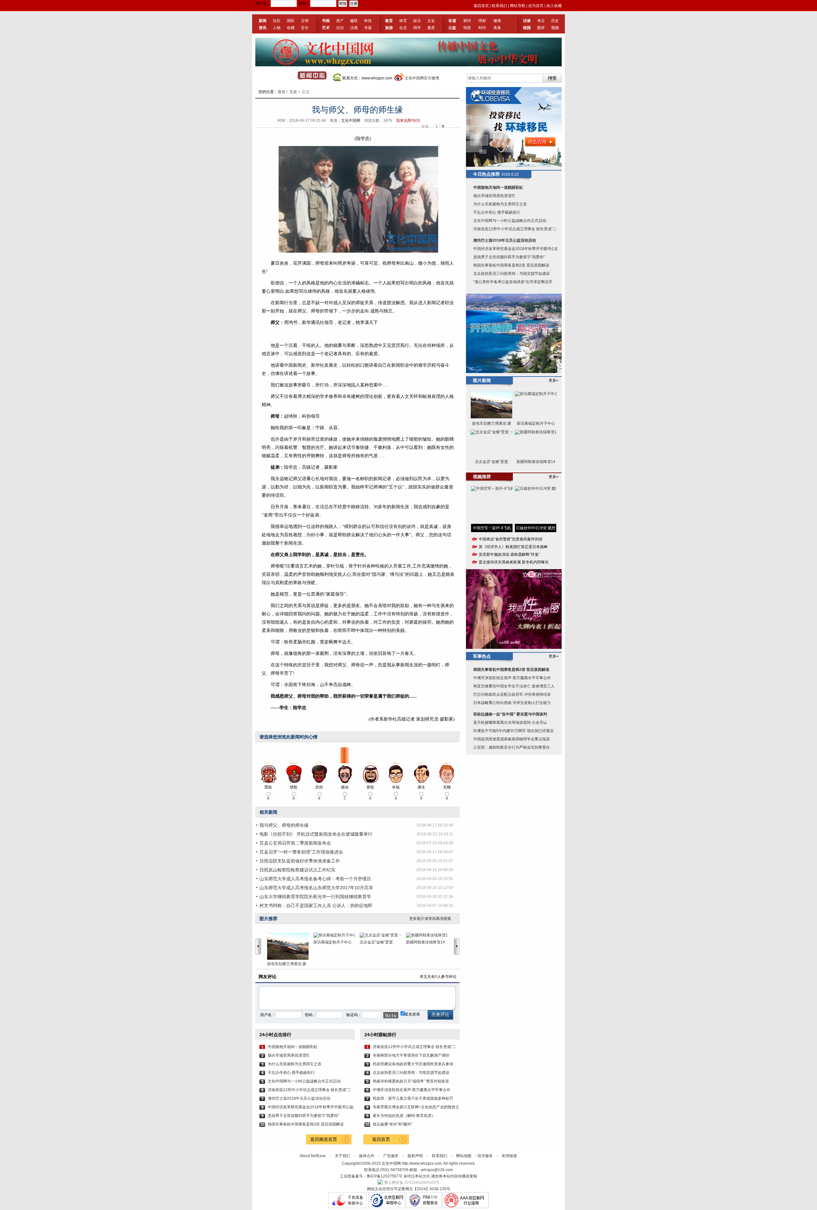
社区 (277, 20)
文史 (431, 20)
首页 (281, 92)
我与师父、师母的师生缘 (284, 825)
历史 (555, 20)
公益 (452, 28)
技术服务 (485, 1156)
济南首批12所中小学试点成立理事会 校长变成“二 (309, 1090)
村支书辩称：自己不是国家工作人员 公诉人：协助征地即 (315, 905)
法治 (340, 28)
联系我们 (499, 6)
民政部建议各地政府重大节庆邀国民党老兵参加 (413, 1064)
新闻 (262, 20)
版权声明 (415, 1156)
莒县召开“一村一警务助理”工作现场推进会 (301, 851)
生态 (403, 28)
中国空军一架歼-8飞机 (492, 528)
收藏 (291, 28)
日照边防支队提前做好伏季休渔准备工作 (299, 860)
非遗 (452, 20)
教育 (389, 20)
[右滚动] (457, 946)
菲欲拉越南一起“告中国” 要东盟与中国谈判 (510, 714)
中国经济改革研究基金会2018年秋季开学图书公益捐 (311, 1107)
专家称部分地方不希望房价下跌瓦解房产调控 (411, 1055)
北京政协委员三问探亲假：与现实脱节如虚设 (411, 1072)
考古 (541, 20)
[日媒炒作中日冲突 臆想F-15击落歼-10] (535, 505)
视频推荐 (482, 476)
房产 (340, 20)
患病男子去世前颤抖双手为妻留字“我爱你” (303, 1115)
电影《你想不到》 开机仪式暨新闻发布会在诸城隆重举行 (315, 834)
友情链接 (509, 1156)
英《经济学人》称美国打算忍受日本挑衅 (513, 547)
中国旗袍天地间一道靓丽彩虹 (293, 1047)
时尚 (482, 28)
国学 (417, 28)
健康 (497, 20)
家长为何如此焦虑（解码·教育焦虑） (404, 1115)
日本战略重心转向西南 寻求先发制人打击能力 (512, 702)
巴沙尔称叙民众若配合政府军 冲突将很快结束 (512, 694)
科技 (368, 20)
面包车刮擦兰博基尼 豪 (286, 964)
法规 (354, 28)
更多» (553, 380)
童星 (431, 28)
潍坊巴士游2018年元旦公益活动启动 (299, 1098)
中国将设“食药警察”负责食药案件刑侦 (511, 539)
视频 (555, 28)
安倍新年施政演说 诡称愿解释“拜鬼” (509, 554)
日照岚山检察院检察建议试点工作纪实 (297, 869)
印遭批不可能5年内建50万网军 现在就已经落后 (513, 731)
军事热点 (482, 656)
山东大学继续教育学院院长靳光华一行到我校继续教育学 (315, 896)
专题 (368, 28)
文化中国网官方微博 (422, 78)
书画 (326, 20)
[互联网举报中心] (386, 1207)
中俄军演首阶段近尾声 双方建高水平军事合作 (411, 1090)
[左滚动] (258, 946)
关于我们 (342, 1156)
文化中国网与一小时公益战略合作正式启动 (304, 1081)
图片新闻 (482, 380)
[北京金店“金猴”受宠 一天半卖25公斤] (383, 935)
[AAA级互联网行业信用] (466, 1207)
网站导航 (517, 6)
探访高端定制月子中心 (332, 942)
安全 (305, 28)
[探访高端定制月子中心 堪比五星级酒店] (336, 935)
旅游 (389, 28)
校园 (527, 28)
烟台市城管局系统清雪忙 (289, 1055)
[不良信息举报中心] (347, 1207)
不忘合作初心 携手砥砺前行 (291, 1072)
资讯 (262, 28)
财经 (467, 20)
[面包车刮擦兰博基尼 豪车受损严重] (290, 946)
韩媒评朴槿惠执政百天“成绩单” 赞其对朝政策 (411, 1081)
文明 (305, 20)
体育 (403, 20)
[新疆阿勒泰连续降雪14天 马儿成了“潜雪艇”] (429, 935)
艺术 (326, 28)
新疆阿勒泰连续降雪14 (425, 942)
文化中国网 (350, 120)
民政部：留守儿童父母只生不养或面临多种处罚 (413, 1098)
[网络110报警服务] (424, 1207)
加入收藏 (554, 6)
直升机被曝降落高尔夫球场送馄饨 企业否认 (510, 722)
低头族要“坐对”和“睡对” (392, 1124)
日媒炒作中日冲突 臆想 (535, 528)
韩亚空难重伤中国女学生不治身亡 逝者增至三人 (514, 686)
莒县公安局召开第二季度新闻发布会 (295, 843)
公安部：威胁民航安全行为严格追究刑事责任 (511, 747)
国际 (291, 20)
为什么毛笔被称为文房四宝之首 (294, 1064)
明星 (467, 28)
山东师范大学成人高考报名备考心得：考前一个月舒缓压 (315, 878)
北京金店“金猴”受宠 (376, 942)
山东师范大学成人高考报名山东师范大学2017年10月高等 (316, 887)
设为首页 (535, 6)
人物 (277, 28)
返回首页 (481, 6)
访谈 (527, 20)
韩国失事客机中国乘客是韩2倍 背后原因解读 (306, 1124)
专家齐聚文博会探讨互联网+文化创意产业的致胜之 (416, 1107)
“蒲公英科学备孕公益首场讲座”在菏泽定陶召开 (512, 282)
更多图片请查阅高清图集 (430, 918)
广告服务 (391, 1156)
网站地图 (463, 1156)
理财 (482, 20)
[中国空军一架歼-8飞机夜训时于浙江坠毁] (492, 505)
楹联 (354, 20)
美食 (497, 28)
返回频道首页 (323, 1139)
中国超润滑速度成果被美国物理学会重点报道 (511, 739)
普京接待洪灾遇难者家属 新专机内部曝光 (514, 562)
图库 (541, 28)
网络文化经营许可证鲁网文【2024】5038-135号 (408, 1189)
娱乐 (417, 20)
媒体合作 (366, 1156)
